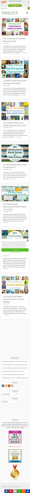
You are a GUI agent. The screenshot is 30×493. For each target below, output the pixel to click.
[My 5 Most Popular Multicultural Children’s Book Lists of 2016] (15, 193)
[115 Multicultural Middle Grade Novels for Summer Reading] (15, 284)
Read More (24, 52)
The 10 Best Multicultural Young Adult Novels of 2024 (14, 364)
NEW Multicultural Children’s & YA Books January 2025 (14, 361)
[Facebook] (6, 491)
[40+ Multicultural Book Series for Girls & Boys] (15, 153)
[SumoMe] (28, 491)
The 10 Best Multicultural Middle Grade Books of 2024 (14, 368)
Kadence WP (19, 486)
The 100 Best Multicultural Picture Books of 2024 (13, 374)
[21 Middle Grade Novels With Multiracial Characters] (15, 68)
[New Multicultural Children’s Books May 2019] (15, 26)
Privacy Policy (18, 252)
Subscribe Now (15, 5)
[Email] (15, 491)
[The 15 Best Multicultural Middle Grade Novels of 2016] (15, 111)
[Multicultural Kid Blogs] (15, 446)
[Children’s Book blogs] (15, 472)
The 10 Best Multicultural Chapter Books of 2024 (13, 371)
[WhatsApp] (19, 491)
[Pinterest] (11, 491)
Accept (15, 250)
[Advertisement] (15, 340)
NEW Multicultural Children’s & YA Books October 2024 (14, 377)
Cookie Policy (11, 252)
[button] (15, 3)
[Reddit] (23, 491)
